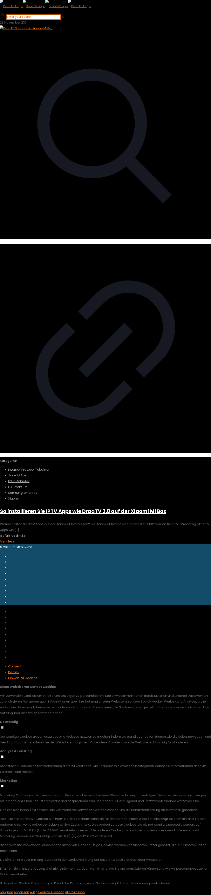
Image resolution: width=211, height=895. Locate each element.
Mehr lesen (8, 541)
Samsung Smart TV (23, 492)
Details (13, 672)
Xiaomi (13, 498)
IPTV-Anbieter (18, 481)
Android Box (17, 475)
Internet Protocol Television (29, 469)
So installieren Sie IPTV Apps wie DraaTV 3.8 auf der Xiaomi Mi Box (83, 511)
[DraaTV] (45, 6)
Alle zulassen (75, 892)
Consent (15, 666)
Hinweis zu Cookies (22, 678)
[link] (63, 16)
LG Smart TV (17, 487)
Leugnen (6, 892)
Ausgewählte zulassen (47, 892)
